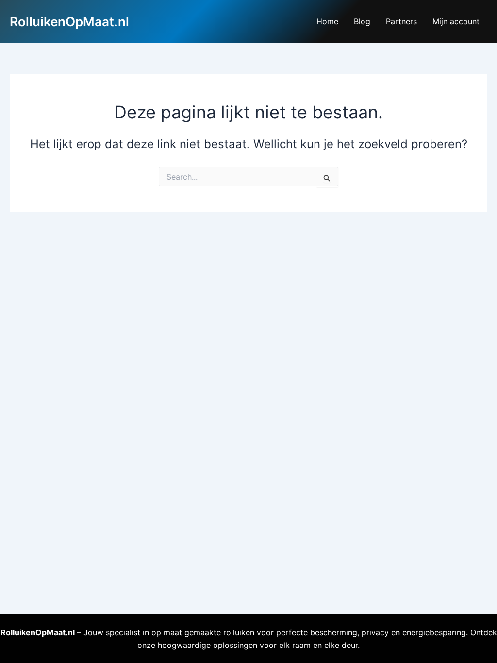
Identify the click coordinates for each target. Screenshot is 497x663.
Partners (401, 21)
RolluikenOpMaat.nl (69, 21)
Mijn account (456, 21)
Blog (362, 21)
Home (327, 21)
